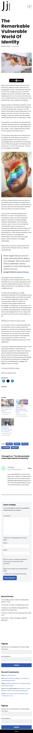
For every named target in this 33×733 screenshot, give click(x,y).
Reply (30, 468)
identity (17, 444)
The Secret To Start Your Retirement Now (15, 605)
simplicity (15, 447)
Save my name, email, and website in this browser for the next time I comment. (15, 561)
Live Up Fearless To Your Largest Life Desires (7, 409)
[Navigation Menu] (30, 6)
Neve (16, 731)
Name (5, 543)
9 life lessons (12, 675)
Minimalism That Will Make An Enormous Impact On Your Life (6, 429)
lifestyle (25, 444)
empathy (9, 444)
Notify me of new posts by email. (15, 574)
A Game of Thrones (22, 272)
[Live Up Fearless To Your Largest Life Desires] (7, 402)
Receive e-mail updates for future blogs (15, 539)
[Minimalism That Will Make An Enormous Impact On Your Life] (7, 421)
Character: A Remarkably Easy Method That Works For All (22, 409)
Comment (7, 516)
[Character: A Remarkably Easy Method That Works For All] (22, 402)
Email (5, 550)
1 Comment (15, 46)
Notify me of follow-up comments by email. (15, 570)
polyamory (5, 447)
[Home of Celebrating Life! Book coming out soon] (6, 6)
